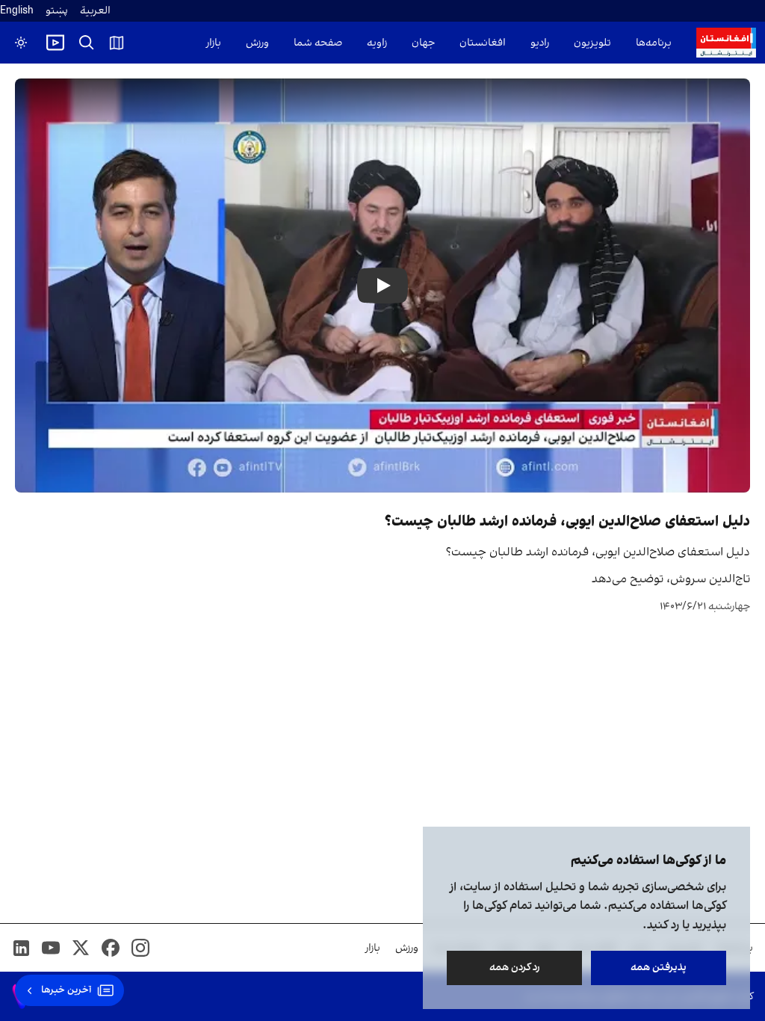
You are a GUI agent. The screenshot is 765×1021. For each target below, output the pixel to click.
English (17, 11)
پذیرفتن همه (659, 967)
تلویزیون (592, 43)
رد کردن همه (514, 967)
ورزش (257, 43)
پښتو (57, 11)
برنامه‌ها (654, 43)
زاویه (377, 43)
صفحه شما (318, 43)
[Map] (116, 42)
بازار (213, 43)
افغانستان (482, 43)
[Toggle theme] (21, 43)
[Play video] (55, 43)
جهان (423, 43)
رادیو (539, 43)
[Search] (87, 42)
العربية (95, 11)
